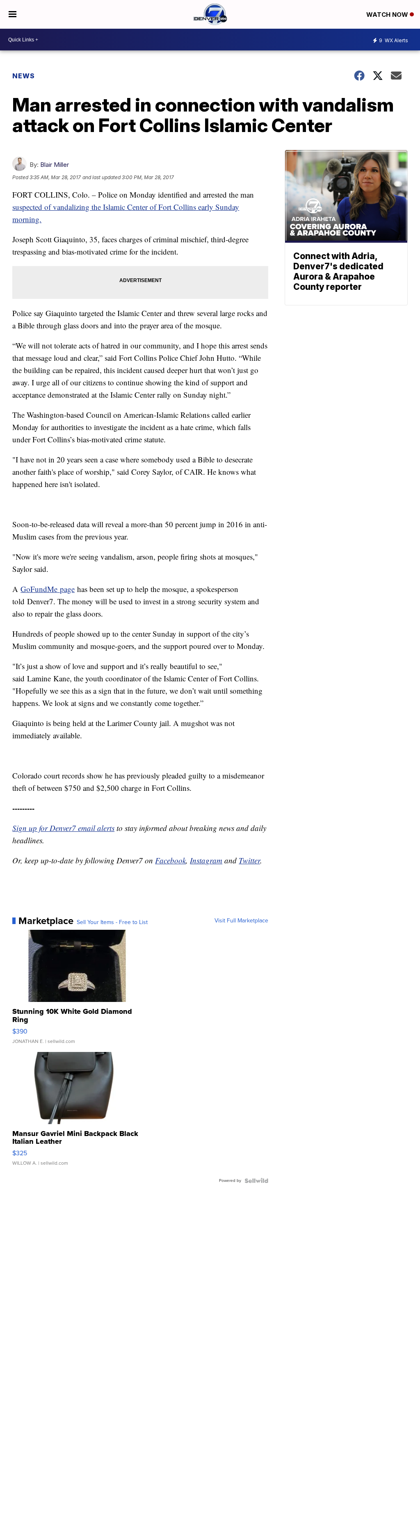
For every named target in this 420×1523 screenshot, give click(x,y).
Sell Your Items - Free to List (112, 922)
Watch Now (388, 14)
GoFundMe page (48, 589)
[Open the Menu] (12, 14)
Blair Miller (54, 164)
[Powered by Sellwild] (256, 1181)
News (23, 76)
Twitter (249, 860)
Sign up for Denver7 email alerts (63, 828)
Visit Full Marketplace (241, 921)
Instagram (206, 860)
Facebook (170, 860)
